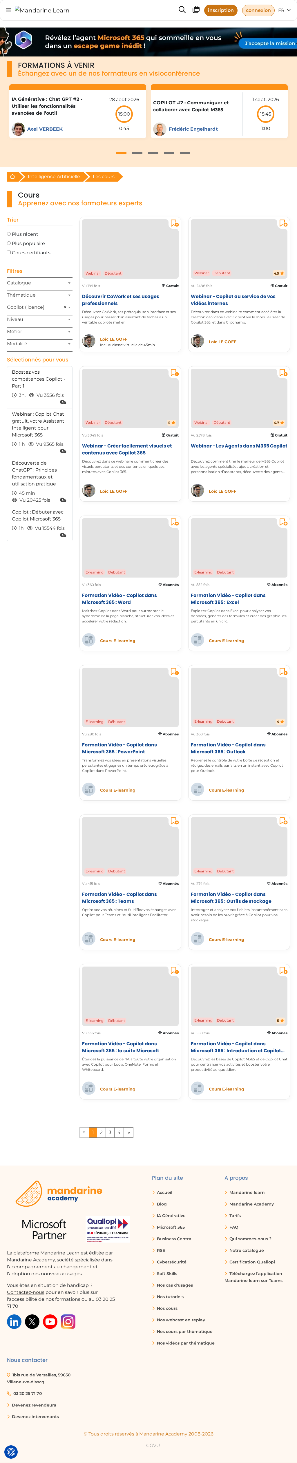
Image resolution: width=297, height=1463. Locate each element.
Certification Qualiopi (251, 1262)
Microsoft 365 (170, 1227)
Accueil (164, 1192)
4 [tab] (169, 153)
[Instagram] (68, 1321)
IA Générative (171, 1215)
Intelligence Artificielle (54, 176)
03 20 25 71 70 (27, 1393)
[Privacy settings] (11, 1452)
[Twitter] (32, 1321)
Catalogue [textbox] (19, 283)
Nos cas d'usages (174, 1285)
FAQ (233, 1227)
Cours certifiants (31, 252)
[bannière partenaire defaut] (148, 42)
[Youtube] (50, 1321)
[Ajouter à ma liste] (174, 224)
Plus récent (25, 234)
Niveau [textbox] (15, 319)
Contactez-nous (25, 1292)
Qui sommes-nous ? (249, 1238)
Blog (161, 1204)
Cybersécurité (171, 1262)
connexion (258, 10)
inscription (221, 10)
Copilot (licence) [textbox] (37, 307)
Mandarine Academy (251, 1204)
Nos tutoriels (170, 1296)
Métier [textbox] (14, 331)
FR (282, 10)
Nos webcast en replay (180, 1320)
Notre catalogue (246, 1250)
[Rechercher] (182, 10)
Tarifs (234, 1215)
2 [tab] (137, 153)
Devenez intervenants (35, 1416)
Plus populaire (28, 243)
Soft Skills (166, 1273)
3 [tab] (153, 153)
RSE (160, 1250)
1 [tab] (121, 153)
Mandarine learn (246, 1192)
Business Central (174, 1238)
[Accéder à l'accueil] (42, 10)
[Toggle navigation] (9, 10)
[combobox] (40, 285)
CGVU (153, 1445)
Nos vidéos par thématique (185, 1343)
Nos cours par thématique (184, 1331)
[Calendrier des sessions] (196, 11)
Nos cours (167, 1308)
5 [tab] (185, 153)
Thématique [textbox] (21, 295)
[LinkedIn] (14, 1321)
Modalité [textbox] (17, 343)
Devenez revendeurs (33, 1405)
